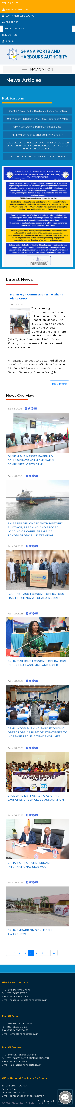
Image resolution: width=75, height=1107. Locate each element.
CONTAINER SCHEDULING (19, 15)
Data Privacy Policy (48, 1101)
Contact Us (9, 35)
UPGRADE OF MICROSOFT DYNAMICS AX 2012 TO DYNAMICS (37, 119)
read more (59, 384)
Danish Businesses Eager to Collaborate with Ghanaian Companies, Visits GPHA (31, 460)
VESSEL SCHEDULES (17, 9)
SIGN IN (9, 41)
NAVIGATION (40, 69)
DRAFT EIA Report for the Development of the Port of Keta (37, 111)
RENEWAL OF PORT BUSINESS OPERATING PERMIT (37, 135)
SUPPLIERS (11, 22)
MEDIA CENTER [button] (14, 28)
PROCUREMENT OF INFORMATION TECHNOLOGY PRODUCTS (37, 156)
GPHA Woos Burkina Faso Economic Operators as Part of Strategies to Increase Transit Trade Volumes (37, 732)
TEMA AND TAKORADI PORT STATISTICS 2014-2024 (37, 127)
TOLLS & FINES (10, 3)
